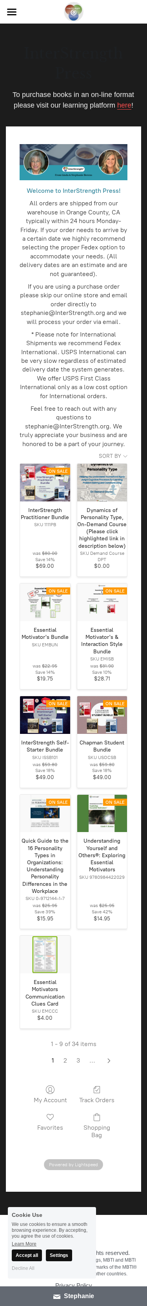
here (124, 95)
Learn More (24, 1243)
